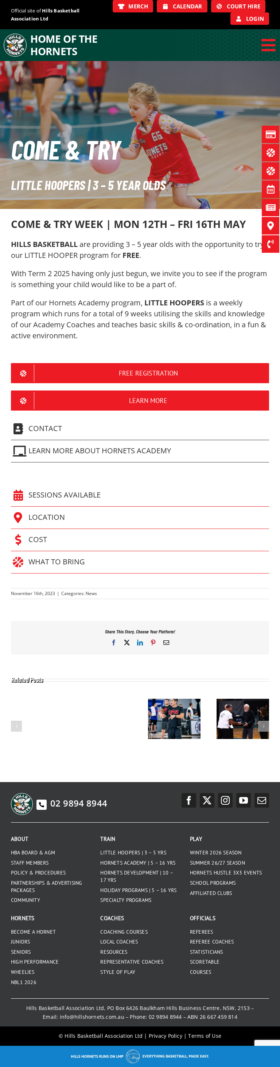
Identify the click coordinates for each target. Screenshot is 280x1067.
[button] (140, 429)
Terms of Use (204, 1035)
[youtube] (243, 800)
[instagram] (225, 800)
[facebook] (189, 800)
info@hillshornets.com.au (92, 1016)
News (91, 593)
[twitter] (207, 800)
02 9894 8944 (78, 803)
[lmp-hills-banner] (140, 1048)
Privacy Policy (165, 1035)
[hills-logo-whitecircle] (15, 36)
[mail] (261, 800)
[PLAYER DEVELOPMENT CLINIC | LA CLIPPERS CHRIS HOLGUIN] (174, 702)
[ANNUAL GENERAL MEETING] (243, 702)
